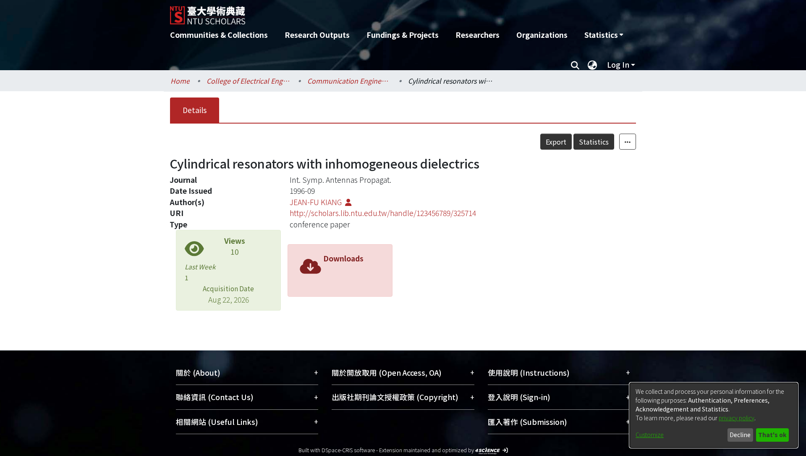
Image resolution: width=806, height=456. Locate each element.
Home (180, 81)
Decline (740, 434)
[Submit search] (575, 65)
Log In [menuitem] (618, 64)
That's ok (772, 434)
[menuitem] (603, 34)
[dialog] (714, 415)
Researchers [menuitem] (477, 34)
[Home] (358, 12)
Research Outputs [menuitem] (317, 34)
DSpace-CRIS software (348, 450)
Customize (650, 434)
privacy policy (736, 418)
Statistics (594, 142)
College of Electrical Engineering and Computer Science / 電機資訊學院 (248, 81)
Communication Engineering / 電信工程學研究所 (349, 81)
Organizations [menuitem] (542, 34)
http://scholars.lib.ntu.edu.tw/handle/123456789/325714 (383, 213)
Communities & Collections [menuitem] (219, 34)
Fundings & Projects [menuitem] (402, 34)
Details (195, 110)
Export (556, 142)
